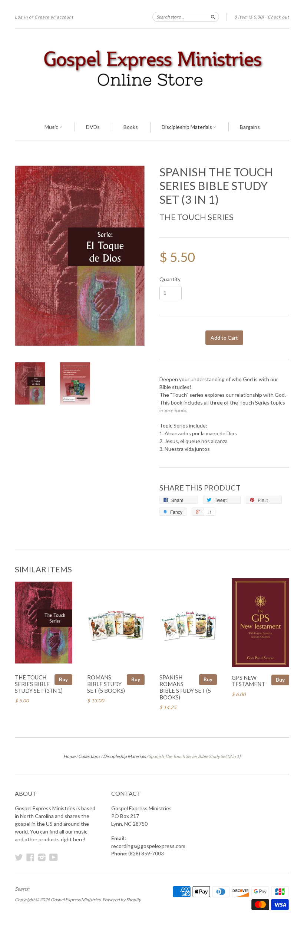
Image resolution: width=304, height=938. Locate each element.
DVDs (93, 127)
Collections (89, 756)
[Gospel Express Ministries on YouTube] (53, 857)
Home (69, 756)
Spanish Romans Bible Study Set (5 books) (185, 687)
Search (22, 888)
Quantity (170, 279)
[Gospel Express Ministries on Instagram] (42, 857)
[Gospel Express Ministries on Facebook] (30, 857)
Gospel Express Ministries (75, 899)
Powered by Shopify (121, 899)
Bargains (250, 127)
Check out (278, 16)
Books (130, 127)
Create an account (53, 16)
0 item (249, 16)
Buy (63, 679)
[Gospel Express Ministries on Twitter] (19, 857)
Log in (21, 16)
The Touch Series (196, 217)
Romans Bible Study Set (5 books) (106, 684)
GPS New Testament (248, 681)
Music (51, 127)
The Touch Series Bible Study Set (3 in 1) (39, 684)
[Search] (213, 16)
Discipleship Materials (187, 127)
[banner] (152, 71)
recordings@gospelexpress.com (148, 846)
